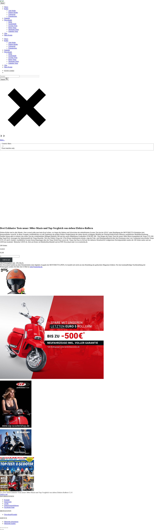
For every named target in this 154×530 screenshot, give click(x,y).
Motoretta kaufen (10, 523)
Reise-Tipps (12, 28)
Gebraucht (11, 14)
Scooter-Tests (12, 26)
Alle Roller (12, 11)
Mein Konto (8, 35)
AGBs (6, 504)
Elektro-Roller (13, 12)
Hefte (10, 22)
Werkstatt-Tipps (13, 29)
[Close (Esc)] (1, 527)
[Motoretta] (3, 1)
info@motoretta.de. (36, 267)
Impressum (7, 502)
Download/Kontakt (10, 514)
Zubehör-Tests (13, 31)
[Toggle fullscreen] (5, 527)
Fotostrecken (12, 16)
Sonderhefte (12, 24)
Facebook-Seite (9, 507)
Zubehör (7, 18)
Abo (5, 33)
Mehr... (2, 140)
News (6, 7)
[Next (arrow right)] (3, 529)
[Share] (3, 527)
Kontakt (7, 500)
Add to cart (6, 260)
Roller (6, 9)
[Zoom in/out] (7, 527)
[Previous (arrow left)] (1, 529)
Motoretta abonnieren (11, 522)
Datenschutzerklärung (11, 505)
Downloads (8, 20)
